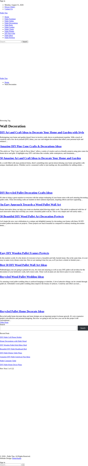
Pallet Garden (9, 27)
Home (7, 17)
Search (2, 324)
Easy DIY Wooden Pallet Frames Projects (24, 253)
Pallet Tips (4, 13)
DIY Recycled (10, 33)
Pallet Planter (9, 31)
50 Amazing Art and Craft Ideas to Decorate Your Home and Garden (40, 158)
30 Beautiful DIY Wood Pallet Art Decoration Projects (32, 216)
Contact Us (9, 9)
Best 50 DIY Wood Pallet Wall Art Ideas (23, 264)
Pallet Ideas (9, 35)
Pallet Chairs (9, 29)
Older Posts (4, 322)
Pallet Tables (9, 21)
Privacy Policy (10, 7)
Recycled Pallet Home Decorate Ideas (22, 311)
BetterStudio (16, 458)
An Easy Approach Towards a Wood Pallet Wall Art (30, 204)
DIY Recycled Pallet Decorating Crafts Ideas (26, 192)
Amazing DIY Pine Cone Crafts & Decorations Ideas (31, 146)
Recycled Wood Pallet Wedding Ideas (22, 276)
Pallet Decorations (11, 23)
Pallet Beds (9, 25)
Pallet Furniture (10, 19)
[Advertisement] (44, 60)
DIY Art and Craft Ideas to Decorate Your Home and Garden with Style (42, 132)
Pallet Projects (10, 38)
